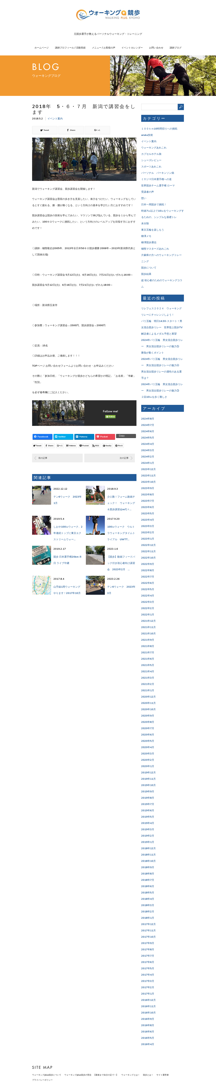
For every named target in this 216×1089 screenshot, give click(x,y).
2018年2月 (147, 911)
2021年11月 (148, 627)
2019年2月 (147, 836)
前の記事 (42, 458)
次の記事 (124, 458)
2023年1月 (147, 539)
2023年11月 (148, 475)
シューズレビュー (151, 160)
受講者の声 (147, 192)
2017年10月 (148, 937)
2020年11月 (148, 703)
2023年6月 (147, 507)
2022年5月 (147, 589)
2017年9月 (147, 943)
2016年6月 (147, 1031)
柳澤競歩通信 (148, 242)
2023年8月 (147, 494)
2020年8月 (147, 722)
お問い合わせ (156, 47)
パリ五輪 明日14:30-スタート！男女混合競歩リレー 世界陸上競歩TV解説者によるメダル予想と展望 (161, 327)
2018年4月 (147, 899)
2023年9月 (147, 488)
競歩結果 (146, 274)
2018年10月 (148, 861)
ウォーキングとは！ (130, 1075)
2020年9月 (147, 715)
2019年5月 (147, 817)
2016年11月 (148, 1006)
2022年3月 (147, 602)
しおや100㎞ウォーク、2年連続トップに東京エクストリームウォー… (68, 533)
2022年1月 (147, 614)
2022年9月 (147, 564)
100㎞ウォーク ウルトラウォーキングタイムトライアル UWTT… (121, 533)
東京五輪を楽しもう (152, 230)
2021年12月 (148, 621)
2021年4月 (147, 671)
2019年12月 (148, 772)
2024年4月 (147, 444)
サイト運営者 (162, 1075)
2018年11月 (148, 854)
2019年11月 (148, 779)
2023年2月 (147, 532)
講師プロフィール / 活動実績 (70, 47)
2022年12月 (148, 545)
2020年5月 (147, 741)
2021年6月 (147, 659)
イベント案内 (55, 118)
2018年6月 (147, 886)
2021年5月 (147, 665)
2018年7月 (147, 880)
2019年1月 (147, 842)
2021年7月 (147, 652)
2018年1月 (147, 918)
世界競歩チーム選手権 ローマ (158, 185)
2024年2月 (147, 456)
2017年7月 (147, 956)
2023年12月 (148, 469)
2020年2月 (147, 760)
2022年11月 (148, 551)
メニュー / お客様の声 (103, 47)
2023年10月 (148, 482)
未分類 (145, 223)
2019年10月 (148, 785)
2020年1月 (147, 766)
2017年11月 (148, 930)
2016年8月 (147, 1025)
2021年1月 (147, 690)
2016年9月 (147, 1019)
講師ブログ (176, 47)
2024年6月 (147, 431)
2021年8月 (147, 646)
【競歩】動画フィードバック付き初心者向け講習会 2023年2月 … (121, 563)
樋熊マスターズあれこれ (155, 249)
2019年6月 (147, 810)
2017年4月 (147, 975)
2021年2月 (147, 684)
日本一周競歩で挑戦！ (154, 204)
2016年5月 (147, 1038)
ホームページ (41, 47)
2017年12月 (148, 924)
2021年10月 (148, 633)
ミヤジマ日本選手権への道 (156, 179)
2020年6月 (147, 734)
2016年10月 (148, 1012)
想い (143, 198)
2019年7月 (147, 804)
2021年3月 (147, 678)
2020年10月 (148, 709)
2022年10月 (148, 558)
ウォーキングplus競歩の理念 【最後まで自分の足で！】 (91, 1075)
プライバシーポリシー (42, 1080)
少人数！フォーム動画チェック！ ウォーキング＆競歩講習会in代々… (121, 503)
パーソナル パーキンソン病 (157, 173)
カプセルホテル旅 (151, 154)
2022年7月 (147, 576)
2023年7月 (147, 501)
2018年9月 (147, 867)
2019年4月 (147, 823)
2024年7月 (147, 425)
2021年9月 (147, 640)
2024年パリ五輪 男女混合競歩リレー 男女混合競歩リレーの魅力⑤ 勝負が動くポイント (162, 346)
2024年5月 (147, 437)
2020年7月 (147, 728)
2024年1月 (147, 463)
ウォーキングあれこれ (154, 147)
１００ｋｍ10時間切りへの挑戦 (159, 128)
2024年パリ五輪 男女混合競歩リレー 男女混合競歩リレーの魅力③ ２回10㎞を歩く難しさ (162, 391)
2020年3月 (147, 753)
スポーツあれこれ (151, 166)
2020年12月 (148, 697)
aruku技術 (147, 135)
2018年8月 (147, 873)
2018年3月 (147, 905)
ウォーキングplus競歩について (46, 1075)
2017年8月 (147, 949)
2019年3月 (147, 829)
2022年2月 (147, 608)
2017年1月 (147, 993)
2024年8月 (147, 418)
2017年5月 (147, 968)
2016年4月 (147, 1044)
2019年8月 (147, 798)
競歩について (148, 267)
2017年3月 (147, 981)
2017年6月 (147, 962)
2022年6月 (147, 583)
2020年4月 (147, 747)
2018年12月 (148, 848)
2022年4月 (147, 595)
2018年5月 (147, 892)
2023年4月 (147, 520)
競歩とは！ (148, 1075)
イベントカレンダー (132, 47)
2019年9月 (147, 791)
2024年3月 (147, 450)
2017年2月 (147, 987)
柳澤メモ (146, 236)
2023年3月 (147, 526)
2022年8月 (147, 570)
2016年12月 (148, 1000)
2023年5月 (147, 513)
